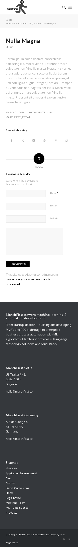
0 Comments (37, 112)
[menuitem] (62, 7)
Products (11, 512)
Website (54, 218)
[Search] (62, 7)
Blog (9, 19)
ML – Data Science (17, 507)
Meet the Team (15, 502)
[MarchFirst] (32, 7)
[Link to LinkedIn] (69, 539)
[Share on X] (22, 140)
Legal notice (13, 498)
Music (9, 47)
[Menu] (70, 7)
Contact (10, 483)
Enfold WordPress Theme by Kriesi (48, 534)
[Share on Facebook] (11, 140)
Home (10, 493)
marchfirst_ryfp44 (18, 117)
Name (54, 192)
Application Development (21, 473)
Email (54, 205)
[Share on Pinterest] (55, 140)
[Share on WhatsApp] (44, 140)
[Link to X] (64, 539)
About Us (11, 468)
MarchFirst (24, 534)
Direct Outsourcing (17, 488)
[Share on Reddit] (66, 140)
